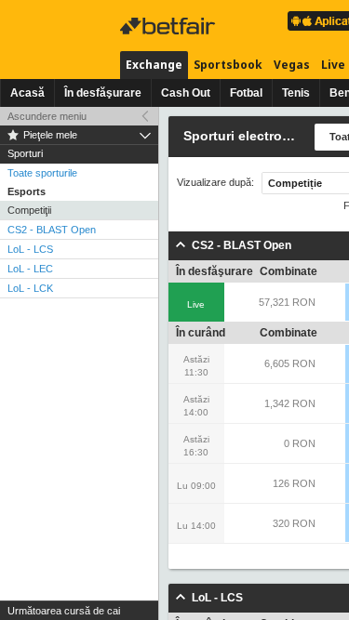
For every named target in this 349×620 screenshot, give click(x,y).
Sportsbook (228, 65)
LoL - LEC (30, 268)
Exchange (154, 65)
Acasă (27, 92)
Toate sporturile (42, 172)
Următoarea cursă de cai (63, 610)
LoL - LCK (30, 288)
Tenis (296, 92)
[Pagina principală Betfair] (169, 26)
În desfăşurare (102, 92)
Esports (26, 191)
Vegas (292, 65)
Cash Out (185, 92)
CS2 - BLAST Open (51, 229)
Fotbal (246, 92)
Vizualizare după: (215, 183)
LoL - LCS (30, 249)
